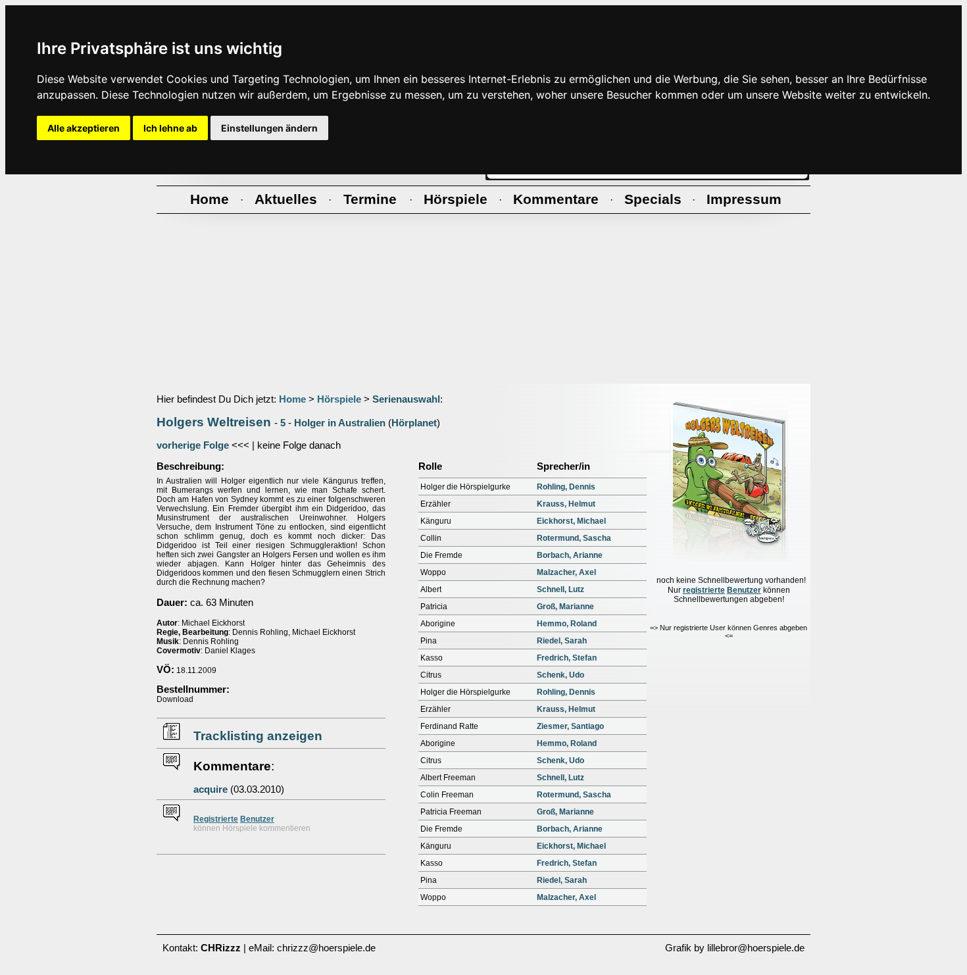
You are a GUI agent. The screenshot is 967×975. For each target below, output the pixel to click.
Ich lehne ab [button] (170, 128)
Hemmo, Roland (567, 623)
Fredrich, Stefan (567, 657)
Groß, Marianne (565, 606)
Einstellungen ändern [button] (269, 128)
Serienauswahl (406, 399)
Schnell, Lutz (560, 589)
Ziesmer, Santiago (570, 726)
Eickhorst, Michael (571, 521)
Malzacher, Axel (566, 572)
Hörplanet (414, 423)
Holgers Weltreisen (214, 422)
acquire (210, 789)
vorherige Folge (193, 445)
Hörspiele (339, 399)
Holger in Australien (339, 423)
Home (292, 399)
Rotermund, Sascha (574, 538)
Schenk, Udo (560, 675)
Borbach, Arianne (570, 555)
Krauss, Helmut (566, 504)
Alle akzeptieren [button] (83, 128)
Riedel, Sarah (562, 640)
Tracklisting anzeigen (257, 736)
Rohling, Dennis (566, 486)
